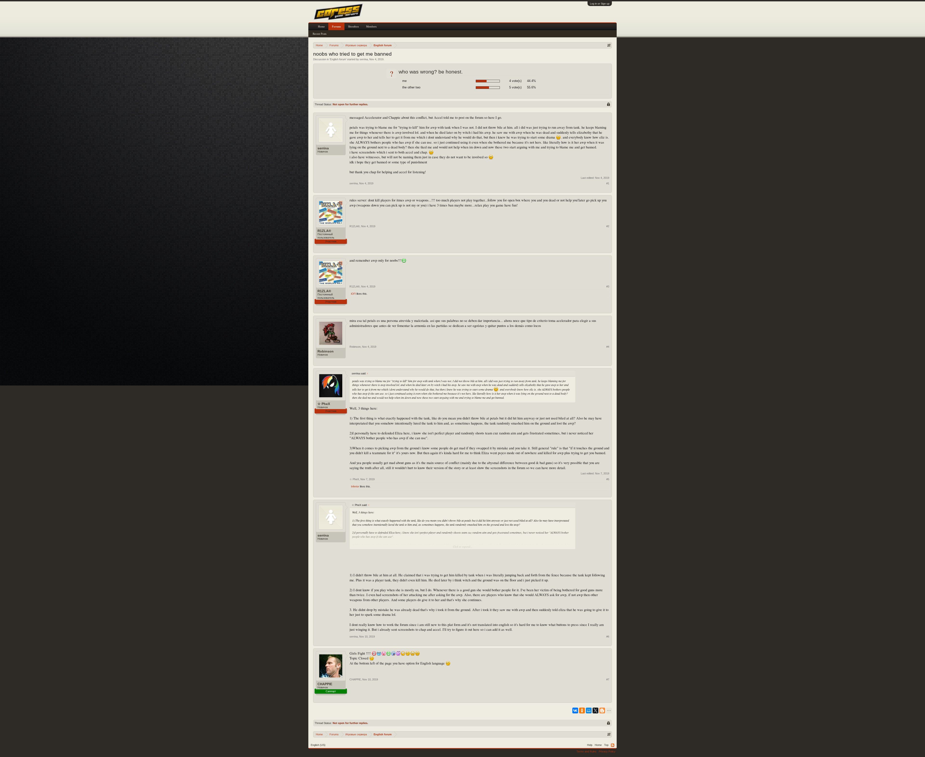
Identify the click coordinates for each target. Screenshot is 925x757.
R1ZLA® (324, 231)
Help (589, 745)
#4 (607, 346)
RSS (612, 745)
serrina (364, 59)
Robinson (325, 351)
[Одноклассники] (582, 710)
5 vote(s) (515, 87)
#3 (607, 286)
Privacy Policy (607, 751)
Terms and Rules (586, 751)
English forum (338, 59)
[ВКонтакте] (575, 710)
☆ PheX (323, 404)
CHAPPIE (324, 684)
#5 (607, 479)
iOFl (353, 293)
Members (371, 26)
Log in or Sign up (599, 3)
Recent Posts (319, 33)
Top (606, 745)
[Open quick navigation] (608, 45)
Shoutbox (353, 26)
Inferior (355, 486)
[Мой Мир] (589, 710)
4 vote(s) (515, 81)
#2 (607, 226)
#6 (607, 636)
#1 (607, 183)
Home (321, 26)
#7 (607, 679)
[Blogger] (602, 710)
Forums (336, 26)
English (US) (318, 745)
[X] (595, 710)
